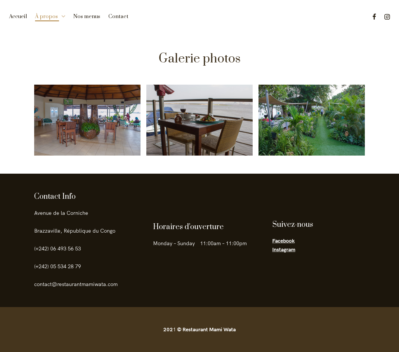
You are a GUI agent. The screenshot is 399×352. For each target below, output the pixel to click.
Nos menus (86, 16)
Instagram (387, 16)
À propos (46, 16)
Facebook (374, 16)
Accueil (18, 16)
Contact (118, 16)
